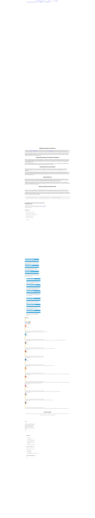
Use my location (30, 23)
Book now (26, 34)
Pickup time (26, 22)
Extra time (26, 32)
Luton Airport (51, 151)
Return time (26, 30)
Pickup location (28, 23)
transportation (42, 205)
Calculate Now (47, 139)
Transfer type (27, 26)
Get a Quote (67, 5)
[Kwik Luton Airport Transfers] (52, 4)
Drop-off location (26, 25)
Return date (26, 54)
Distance (28, 19)
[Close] (26, 18)
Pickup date (26, 20)
